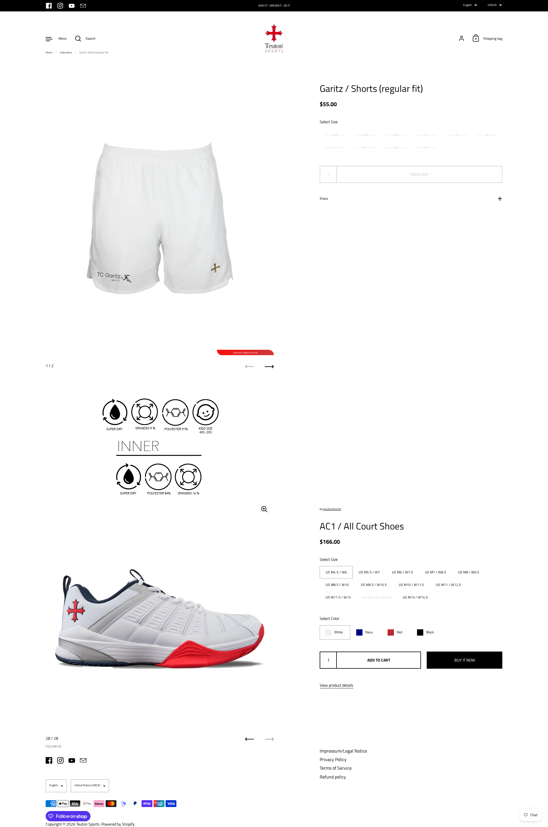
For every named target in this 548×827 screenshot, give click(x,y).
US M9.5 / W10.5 (374, 584)
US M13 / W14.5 (415, 597)
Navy (369, 632)
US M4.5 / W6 (336, 572)
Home (49, 52)
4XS (335, 135)
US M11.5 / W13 (338, 597)
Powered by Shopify (118, 824)
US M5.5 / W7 (369, 572)
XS (426, 135)
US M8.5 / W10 (337, 584)
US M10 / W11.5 (411, 584)
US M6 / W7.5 (402, 572)
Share (324, 198)
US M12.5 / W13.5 (377, 597)
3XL (426, 147)
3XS (365, 135)
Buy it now (464, 660)
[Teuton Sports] (274, 38)
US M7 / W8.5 (435, 572)
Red (399, 632)
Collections (66, 52)
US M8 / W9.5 (468, 572)
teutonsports (332, 509)
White (338, 632)
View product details (336, 685)
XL (365, 147)
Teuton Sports (88, 824)
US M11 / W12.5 (448, 584)
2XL (396, 147)
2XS (396, 135)
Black (430, 632)
